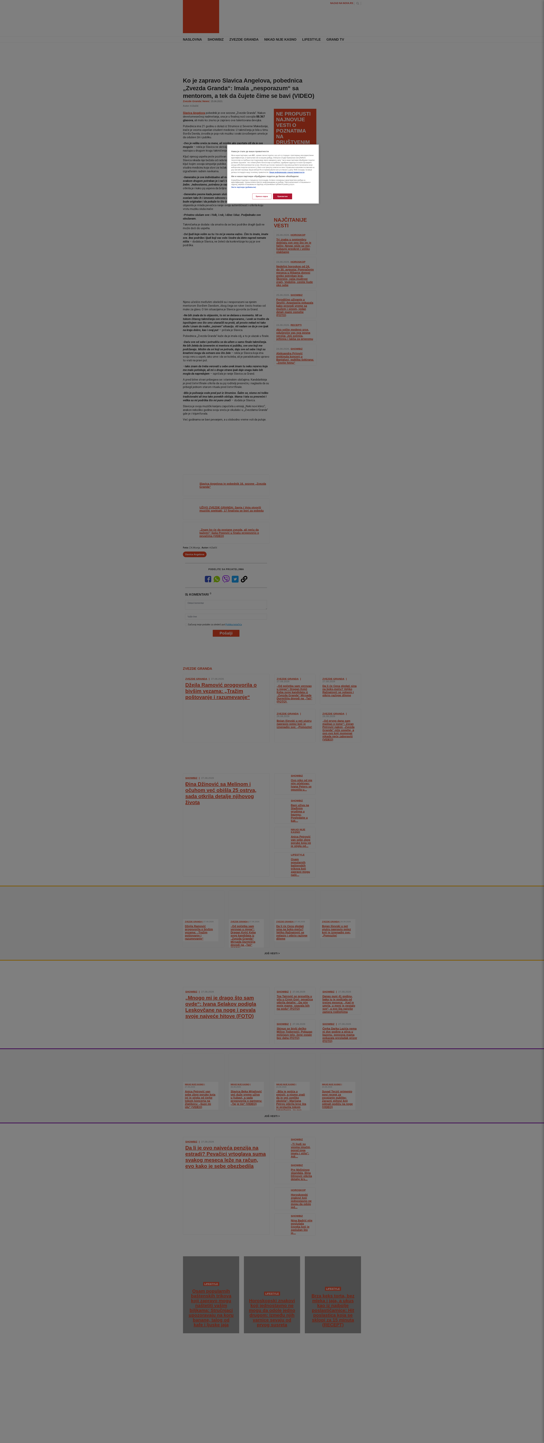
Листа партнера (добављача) (243, 187)
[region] (273, 174)
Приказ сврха (262, 196)
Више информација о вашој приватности (286, 172)
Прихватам (282, 196)
